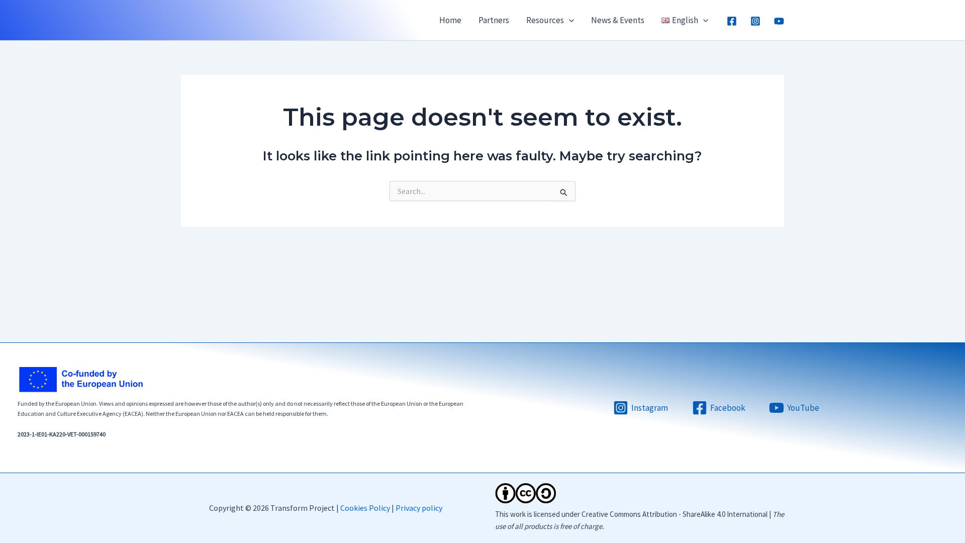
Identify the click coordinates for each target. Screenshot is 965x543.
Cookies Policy (365, 508)
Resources (545, 20)
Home (450, 20)
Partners (493, 20)
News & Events (617, 20)
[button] (569, 20)
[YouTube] (779, 21)
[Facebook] (732, 21)
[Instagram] (755, 21)
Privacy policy (419, 508)
